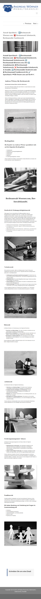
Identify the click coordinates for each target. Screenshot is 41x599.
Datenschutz (18, 591)
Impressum (32, 589)
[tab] (20, 200)
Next (34, 23)
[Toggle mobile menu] (37, 13)
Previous (28, 23)
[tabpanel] (20, 378)
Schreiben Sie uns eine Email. (20, 571)
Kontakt (24, 591)
